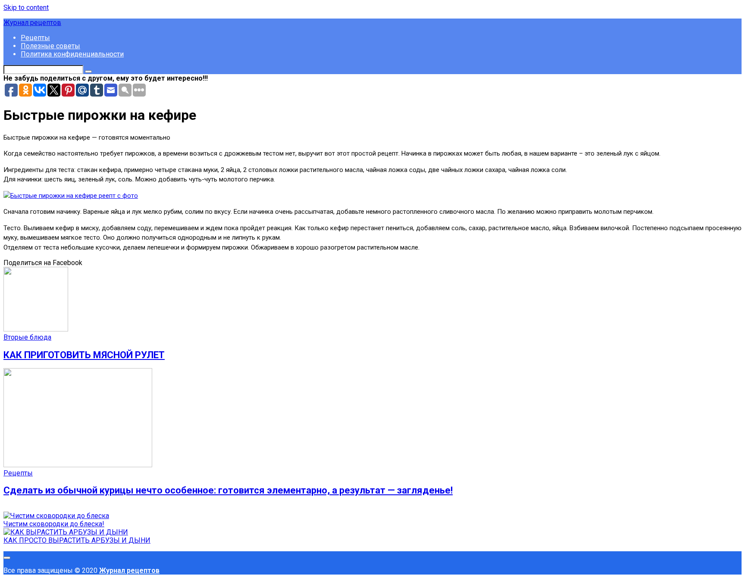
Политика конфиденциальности (72, 54)
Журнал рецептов (32, 23)
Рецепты (35, 38)
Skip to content (26, 7)
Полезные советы (50, 46)
